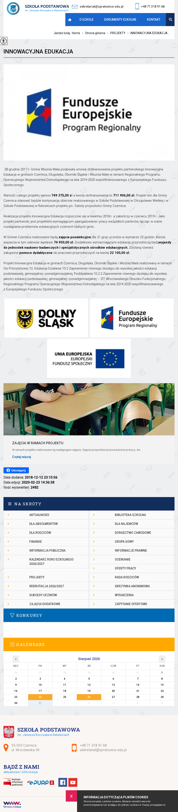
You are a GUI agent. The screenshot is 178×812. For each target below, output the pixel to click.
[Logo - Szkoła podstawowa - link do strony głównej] (38, 9)
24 (40, 697)
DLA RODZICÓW (40, 532)
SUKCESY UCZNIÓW (43, 595)
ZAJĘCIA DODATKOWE (44, 604)
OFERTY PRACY (125, 568)
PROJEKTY (116, 33)
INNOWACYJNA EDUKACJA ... (148, 33)
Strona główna (70, 19)
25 (64, 697)
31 (40, 703)
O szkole (86, 19)
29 (162, 697)
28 (137, 697)
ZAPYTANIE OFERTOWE (131, 604)
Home (76, 33)
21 (137, 690)
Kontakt (153, 19)
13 (113, 684)
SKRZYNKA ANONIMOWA (132, 586)
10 (40, 684)
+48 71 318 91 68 (153, 6)
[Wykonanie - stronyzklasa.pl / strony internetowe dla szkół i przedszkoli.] (12, 805)
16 (15, 690)
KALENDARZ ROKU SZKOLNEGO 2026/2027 (51, 562)
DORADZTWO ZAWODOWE (133, 532)
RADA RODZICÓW (127, 577)
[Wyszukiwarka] (170, 19)
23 (15, 697)
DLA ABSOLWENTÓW (43, 524)
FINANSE (35, 541)
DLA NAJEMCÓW (126, 524)
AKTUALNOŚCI (39, 515)
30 (15, 703)
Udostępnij (18, 470)
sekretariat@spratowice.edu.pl (102, 6)
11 (64, 684)
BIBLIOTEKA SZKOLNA (130, 515)
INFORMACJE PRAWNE (131, 550)
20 (113, 690)
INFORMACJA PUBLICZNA (47, 550)
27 (113, 697)
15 (162, 684)
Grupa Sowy (124, 541)
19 (89, 690)
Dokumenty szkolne (120, 19)
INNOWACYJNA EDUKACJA (38, 51)
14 (137, 684)
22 (162, 690)
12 (89, 684)
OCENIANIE (122, 559)
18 (64, 690)
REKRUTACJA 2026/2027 (46, 586)
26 (89, 697)
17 (40, 690)
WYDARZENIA (124, 595)
